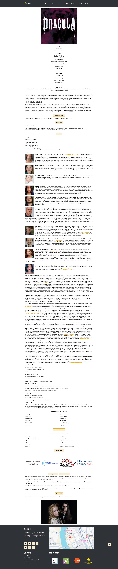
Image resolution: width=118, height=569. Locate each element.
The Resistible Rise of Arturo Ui (72, 154)
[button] (92, 3)
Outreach (60, 3)
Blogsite (73, 3)
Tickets (47, 3)
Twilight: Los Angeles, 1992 (40, 282)
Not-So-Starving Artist (29, 562)
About (86, 3)
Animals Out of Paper (63, 296)
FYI (67, 3)
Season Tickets (28, 557)
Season (54, 3)
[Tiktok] (33, 547)
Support (80, 3)
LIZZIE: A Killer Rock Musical (33, 313)
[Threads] (37, 543)
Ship (87, 266)
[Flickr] (29, 547)
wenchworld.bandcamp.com (68, 269)
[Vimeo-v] (25, 547)
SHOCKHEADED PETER (69, 334)
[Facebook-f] (25, 543)
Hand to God (54, 251)
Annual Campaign (28, 555)
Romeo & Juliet (85, 232)
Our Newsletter (28, 564)
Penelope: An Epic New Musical (32, 559)
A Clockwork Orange (60, 240)
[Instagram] (33, 543)
